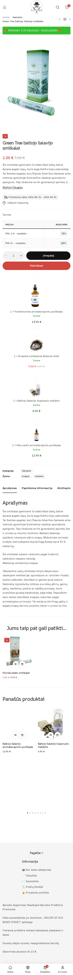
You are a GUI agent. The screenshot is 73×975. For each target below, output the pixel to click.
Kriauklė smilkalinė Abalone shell (38, 356)
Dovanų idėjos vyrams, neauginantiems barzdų (31, 943)
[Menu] (6, 7)
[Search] (57, 7)
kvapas (25, 476)
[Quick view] (16, 664)
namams (39, 476)
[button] (16, 664)
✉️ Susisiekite (30, 881)
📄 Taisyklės (29, 875)
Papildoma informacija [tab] (37, 488)
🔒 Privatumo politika (35, 892)
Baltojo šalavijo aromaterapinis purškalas (18, 745)
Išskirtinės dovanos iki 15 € (19, 951)
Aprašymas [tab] (10, 488)
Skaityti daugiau (13, 187)
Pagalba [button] (35, 853)
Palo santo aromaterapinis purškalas (38, 445)
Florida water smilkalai (16, 673)
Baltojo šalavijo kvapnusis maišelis (38, 400)
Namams (26, 470)
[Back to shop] (64, 19)
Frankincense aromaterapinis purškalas (39, 311)
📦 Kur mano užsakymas (36, 870)
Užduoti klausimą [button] (17, 203)
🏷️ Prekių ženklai (32, 887)
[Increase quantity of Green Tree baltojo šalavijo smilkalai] (21, 255)
